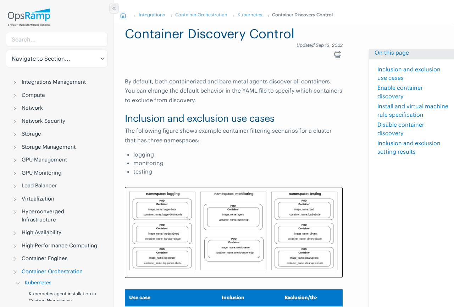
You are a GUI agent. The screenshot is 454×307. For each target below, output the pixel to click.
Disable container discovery (400, 129)
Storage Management (49, 146)
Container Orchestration (52, 271)
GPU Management (44, 159)
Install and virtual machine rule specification (412, 110)
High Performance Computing (59, 245)
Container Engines (44, 258)
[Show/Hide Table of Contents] (114, 8)
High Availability (41, 232)
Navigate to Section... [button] (41, 58)
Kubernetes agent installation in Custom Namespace (62, 297)
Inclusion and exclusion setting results (409, 147)
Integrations (152, 14)
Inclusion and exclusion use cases (409, 73)
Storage (31, 133)
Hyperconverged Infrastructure (43, 215)
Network (32, 107)
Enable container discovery (400, 92)
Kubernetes (38, 282)
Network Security (43, 120)
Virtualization (38, 198)
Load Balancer (39, 185)
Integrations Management (54, 81)
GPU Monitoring (41, 172)
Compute (33, 95)
